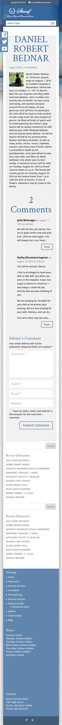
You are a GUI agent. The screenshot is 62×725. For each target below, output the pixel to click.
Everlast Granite (16, 599)
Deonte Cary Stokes (18, 480)
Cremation (13, 590)
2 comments (30, 67)
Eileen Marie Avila (16, 484)
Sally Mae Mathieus (17, 460)
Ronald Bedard (15, 497)
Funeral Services (17, 585)
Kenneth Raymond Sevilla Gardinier (27, 468)
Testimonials (15, 615)
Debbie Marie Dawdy (18, 464)
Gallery (12, 611)
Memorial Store (21, 606)
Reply (47, 246)
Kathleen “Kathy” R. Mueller (22, 476)
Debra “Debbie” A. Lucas (19, 493)
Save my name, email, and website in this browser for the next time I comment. (31, 414)
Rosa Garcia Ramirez (18, 488)
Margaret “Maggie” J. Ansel (22, 472)
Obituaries (13, 581)
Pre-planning (15, 594)
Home (11, 577)
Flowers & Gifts (16, 603)
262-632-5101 (20, 2)
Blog (10, 620)
